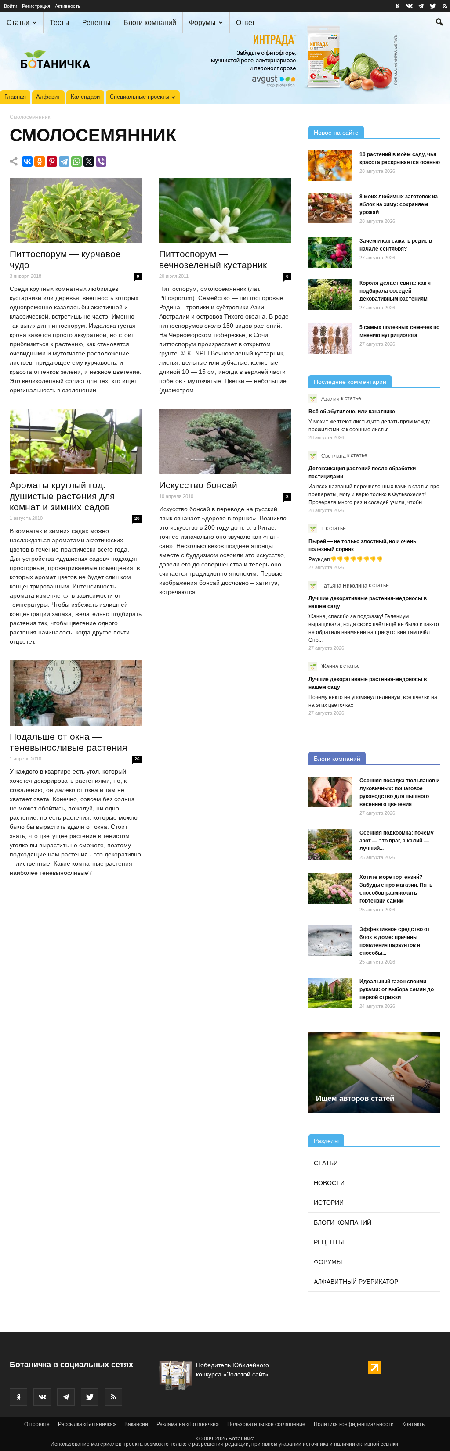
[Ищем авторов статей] (374, 1072)
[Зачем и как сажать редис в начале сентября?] (330, 252)
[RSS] (444, 6)
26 (137, 758)
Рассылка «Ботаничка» (87, 1424)
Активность (67, 6)
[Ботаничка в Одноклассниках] (397, 6)
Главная (15, 96)
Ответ (245, 22)
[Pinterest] (52, 161)
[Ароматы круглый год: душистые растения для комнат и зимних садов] (76, 441)
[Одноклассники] (39, 161)
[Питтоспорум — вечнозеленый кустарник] (225, 210)
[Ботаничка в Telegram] (421, 6)
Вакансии (136, 1424)
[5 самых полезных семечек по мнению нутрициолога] (330, 338)
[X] (88, 161)
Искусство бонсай (198, 485)
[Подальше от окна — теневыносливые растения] (76, 692)
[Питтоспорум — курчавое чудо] (76, 210)
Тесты (59, 22)
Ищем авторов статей (355, 1098)
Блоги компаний (149, 22)
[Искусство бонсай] (225, 441)
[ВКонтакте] (27, 161)
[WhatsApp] (76, 161)
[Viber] (101, 161)
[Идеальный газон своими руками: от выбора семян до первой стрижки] (330, 993)
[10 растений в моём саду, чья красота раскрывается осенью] (330, 165)
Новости (329, 1182)
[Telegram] (64, 161)
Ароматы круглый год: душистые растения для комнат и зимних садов (62, 496)
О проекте (37, 1424)
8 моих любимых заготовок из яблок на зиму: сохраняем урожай (398, 204)
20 (137, 518)
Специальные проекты (139, 96)
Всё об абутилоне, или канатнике (351, 411)
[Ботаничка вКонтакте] (409, 6)
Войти (10, 6)
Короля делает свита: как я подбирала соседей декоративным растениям (395, 291)
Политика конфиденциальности (354, 1424)
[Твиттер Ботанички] (433, 6)
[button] (439, 23)
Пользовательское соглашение (266, 1424)
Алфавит (48, 96)
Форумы (202, 22)
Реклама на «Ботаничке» (187, 1424)
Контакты (414, 1424)
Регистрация (36, 6)
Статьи (18, 22)
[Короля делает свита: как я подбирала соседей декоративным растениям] (330, 294)
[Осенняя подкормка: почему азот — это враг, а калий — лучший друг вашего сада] (330, 844)
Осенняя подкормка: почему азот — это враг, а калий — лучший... (396, 841)
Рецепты (96, 22)
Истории (329, 1202)
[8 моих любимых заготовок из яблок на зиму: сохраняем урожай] (330, 208)
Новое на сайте (336, 132)
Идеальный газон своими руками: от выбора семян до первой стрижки (396, 989)
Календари (85, 96)
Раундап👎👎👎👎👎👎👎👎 (345, 559)
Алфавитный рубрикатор (356, 1281)
